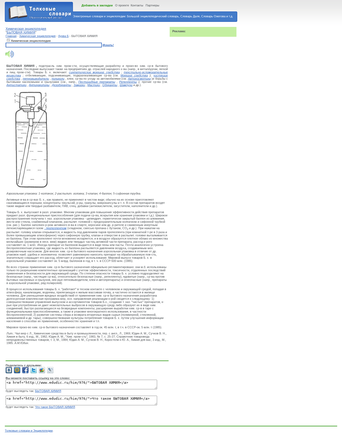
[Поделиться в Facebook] (25, 370)
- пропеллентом (55, 228)
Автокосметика (139, 78)
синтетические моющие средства (94, 72)
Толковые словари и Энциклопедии (29, 430)
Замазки (79, 85)
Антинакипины (39, 85)
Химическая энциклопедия (37, 36)
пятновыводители (36, 78)
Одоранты (109, 85)
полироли (58, 78)
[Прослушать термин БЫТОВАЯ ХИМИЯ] (10, 56)
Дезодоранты (61, 85)
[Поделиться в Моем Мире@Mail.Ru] (17, 370)
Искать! (108, 45)
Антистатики (16, 85)
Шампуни (126, 85)
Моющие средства (134, 75)
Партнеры (152, 5)
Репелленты (128, 81)
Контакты (137, 5)
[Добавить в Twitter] (33, 370)
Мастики (93, 85)
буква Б (63, 36)
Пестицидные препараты (96, 81)
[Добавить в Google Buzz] (42, 370)
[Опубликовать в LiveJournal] (50, 370)
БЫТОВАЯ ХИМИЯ (48, 391)
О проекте (122, 5)
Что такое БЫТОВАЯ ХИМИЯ (55, 406)
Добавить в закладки (97, 5)
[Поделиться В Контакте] (9, 370)
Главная (11, 36)
